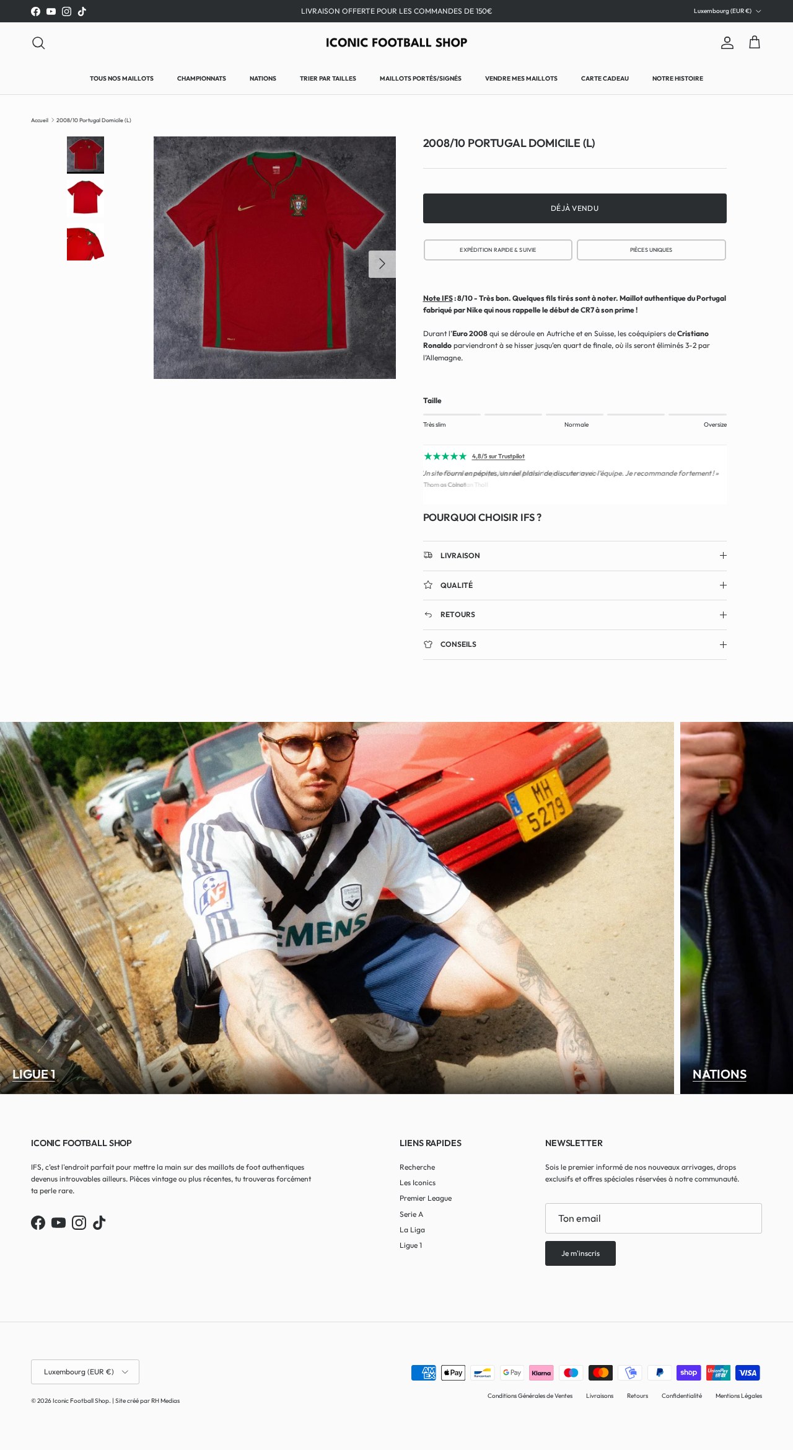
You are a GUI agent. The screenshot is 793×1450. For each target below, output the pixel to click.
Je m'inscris (580, 1253)
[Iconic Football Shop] (397, 42)
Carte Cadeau (605, 78)
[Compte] (725, 42)
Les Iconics (418, 1182)
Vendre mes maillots (521, 78)
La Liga (412, 1229)
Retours (637, 1396)
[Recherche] (38, 42)
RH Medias (165, 1401)
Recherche (417, 1167)
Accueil (39, 119)
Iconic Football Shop (81, 1401)
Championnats (201, 78)
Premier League (426, 1198)
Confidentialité (682, 1396)
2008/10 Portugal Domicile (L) (93, 119)
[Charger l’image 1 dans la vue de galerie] (275, 257)
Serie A (411, 1214)
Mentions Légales (739, 1396)
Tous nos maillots (122, 78)
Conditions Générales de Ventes (530, 1396)
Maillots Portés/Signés (421, 78)
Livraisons (599, 1396)
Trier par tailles (328, 78)
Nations (263, 78)
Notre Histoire (677, 78)
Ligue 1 (33, 1074)
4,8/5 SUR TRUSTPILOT (498, 249)
